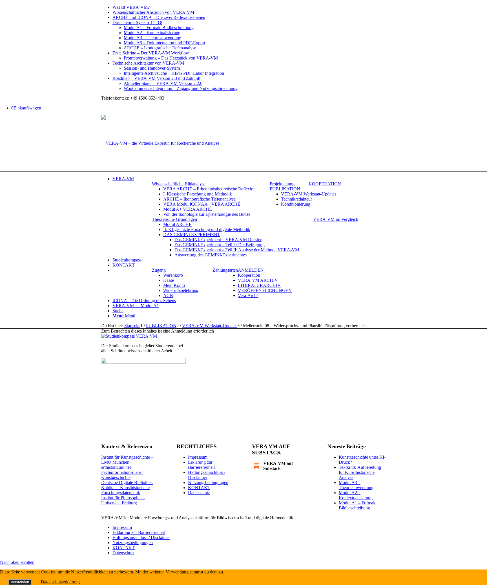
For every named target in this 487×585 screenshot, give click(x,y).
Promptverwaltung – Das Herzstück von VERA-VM (171, 58)
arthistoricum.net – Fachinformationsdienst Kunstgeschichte (122, 472)
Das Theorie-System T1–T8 (137, 22)
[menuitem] (249, 7)
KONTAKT (199, 487)
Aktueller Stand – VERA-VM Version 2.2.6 (163, 83)
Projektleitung (282, 183)
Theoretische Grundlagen (174, 219)
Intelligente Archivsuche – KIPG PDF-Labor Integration (174, 73)
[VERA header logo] (160, 143)
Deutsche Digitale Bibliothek (127, 482)
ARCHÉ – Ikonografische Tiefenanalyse (160, 47)
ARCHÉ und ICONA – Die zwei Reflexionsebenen (158, 17)
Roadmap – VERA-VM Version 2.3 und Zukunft (156, 78)
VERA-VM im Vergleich (335, 219)
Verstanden (20, 582)
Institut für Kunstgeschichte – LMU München (127, 460)
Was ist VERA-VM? (131, 7)
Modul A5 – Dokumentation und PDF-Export (164, 42)
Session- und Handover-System (152, 68)
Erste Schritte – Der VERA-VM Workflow (150, 52)
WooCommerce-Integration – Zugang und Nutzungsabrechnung (181, 88)
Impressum (197, 457)
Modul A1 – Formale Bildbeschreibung (159, 27)
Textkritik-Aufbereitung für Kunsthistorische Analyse (360, 472)
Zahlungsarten (225, 270)
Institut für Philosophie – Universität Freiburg (123, 500)
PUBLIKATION (285, 188)
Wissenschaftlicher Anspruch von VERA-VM (153, 12)
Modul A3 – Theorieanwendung (152, 37)
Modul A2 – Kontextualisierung (152, 32)
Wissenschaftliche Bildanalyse (178, 183)
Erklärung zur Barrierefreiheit (201, 465)
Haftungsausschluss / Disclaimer (206, 475)
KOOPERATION (325, 183)
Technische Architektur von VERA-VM (148, 63)
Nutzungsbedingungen (208, 482)
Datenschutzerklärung (60, 581)
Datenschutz (199, 492)
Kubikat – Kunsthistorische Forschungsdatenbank (125, 490)
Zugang (159, 270)
